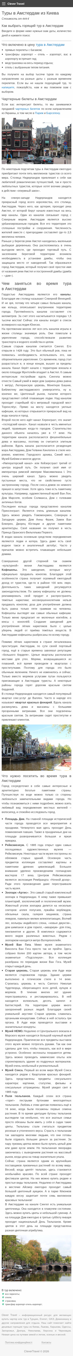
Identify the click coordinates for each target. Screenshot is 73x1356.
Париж (39, 113)
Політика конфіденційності (18, 1342)
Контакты (46, 1342)
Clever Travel (15, 4)
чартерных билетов (27, 109)
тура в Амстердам (50, 44)
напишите (8, 87)
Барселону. (53, 113)
